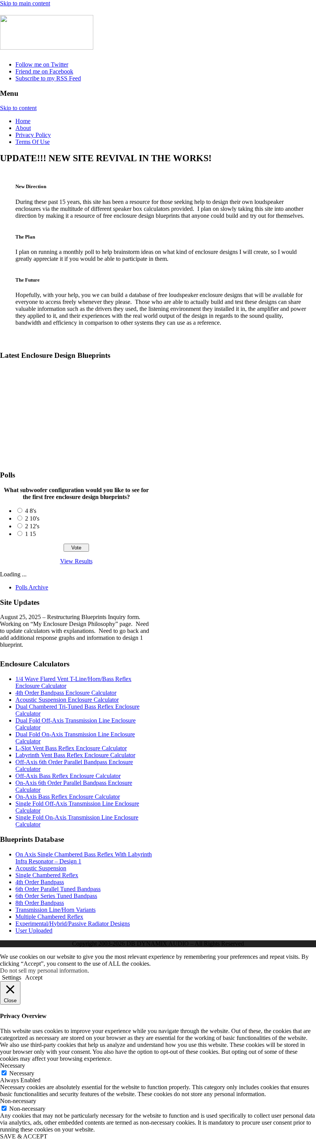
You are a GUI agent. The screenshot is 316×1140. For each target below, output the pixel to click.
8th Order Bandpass (39, 903)
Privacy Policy (33, 135)
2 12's (32, 526)
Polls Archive (31, 587)
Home (22, 121)
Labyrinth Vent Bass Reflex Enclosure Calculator (75, 755)
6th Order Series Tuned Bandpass (56, 896)
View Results (76, 561)
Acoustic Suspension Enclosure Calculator (67, 699)
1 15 (30, 534)
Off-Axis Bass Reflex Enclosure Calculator (68, 776)
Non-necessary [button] (18, 1101)
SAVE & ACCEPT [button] (23, 1136)
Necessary (21, 1073)
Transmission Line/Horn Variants (55, 909)
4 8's (30, 510)
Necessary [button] (12, 1065)
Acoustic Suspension (40, 868)
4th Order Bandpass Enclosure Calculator (65, 692)
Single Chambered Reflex (46, 875)
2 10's (32, 518)
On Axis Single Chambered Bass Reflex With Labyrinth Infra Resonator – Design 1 (131, 378)
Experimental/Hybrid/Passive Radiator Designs (72, 923)
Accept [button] (33, 977)
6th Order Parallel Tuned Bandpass (58, 889)
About (23, 128)
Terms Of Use (32, 142)
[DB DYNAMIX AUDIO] (46, 45)
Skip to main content (25, 3)
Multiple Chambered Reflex (49, 916)
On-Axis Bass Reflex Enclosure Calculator (67, 796)
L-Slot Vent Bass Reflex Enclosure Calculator (71, 748)
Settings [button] (11, 977)
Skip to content (18, 108)
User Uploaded (33, 930)
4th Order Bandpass (39, 882)
